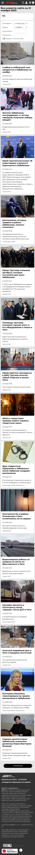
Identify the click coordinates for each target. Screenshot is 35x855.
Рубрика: (5, 27)
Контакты (22, 779)
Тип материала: (7, 23)
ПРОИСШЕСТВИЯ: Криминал (13, 485)
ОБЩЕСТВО (6, 84)
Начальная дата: (7, 31)
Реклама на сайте (9, 779)
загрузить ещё (18, 765)
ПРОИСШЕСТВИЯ (8, 241)
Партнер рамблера (18, 845)
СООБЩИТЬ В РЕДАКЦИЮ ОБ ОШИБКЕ (16, 782)
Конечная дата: (6, 35)
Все (3, 16)
